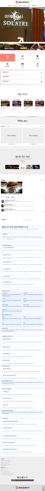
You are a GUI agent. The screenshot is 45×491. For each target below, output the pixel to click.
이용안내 (29, 5)
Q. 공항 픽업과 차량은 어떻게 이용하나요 (9, 435)
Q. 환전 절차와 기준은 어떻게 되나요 (9, 442)
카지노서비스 (15, 5)
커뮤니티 (24, 5)
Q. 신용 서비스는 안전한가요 (7, 428)
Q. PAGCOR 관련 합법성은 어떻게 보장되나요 (10, 421)
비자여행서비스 (34, 5)
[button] (1, 112)
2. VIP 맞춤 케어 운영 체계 (7, 254)
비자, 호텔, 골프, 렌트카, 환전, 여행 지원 (9, 375)
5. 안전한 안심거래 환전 (6, 276)
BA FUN (20, 5)
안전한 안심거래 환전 (6, 360)
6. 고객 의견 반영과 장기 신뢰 (7, 282)
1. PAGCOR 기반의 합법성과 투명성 (8, 247)
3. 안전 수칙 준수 (5, 405)
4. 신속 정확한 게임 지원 (6, 269)
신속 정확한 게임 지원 (6, 353)
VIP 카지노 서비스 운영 (6, 368)
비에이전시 (10, 5)
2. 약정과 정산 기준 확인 (7, 398)
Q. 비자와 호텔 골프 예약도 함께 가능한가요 (10, 449)
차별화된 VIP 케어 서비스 (7, 339)
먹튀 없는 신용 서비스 (6, 347)
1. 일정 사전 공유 (5, 391)
